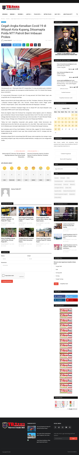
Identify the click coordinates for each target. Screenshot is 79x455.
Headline (8, 18)
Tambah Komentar (65, 92)
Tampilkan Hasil (64, 283)
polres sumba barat (69, 181)
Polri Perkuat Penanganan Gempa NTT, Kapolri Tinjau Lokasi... (26, 219)
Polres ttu (66, 184)
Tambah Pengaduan (66, 153)
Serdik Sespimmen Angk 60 (61, 194)
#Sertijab (63, 178)
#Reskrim (72, 184)
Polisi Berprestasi (59, 181)
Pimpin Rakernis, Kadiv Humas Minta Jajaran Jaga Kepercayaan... (43, 219)
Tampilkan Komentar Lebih (65, 97)
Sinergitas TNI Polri (59, 187)
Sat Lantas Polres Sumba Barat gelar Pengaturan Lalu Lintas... (44, 434)
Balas (71, 69)
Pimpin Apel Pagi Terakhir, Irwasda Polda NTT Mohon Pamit (43, 240)
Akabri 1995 (68, 187)
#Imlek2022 (72, 194)
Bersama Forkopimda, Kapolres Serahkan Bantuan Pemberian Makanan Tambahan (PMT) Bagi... (38, 155)
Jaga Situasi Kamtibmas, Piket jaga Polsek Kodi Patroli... (43, 441)
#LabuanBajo (58, 197)
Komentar (5, 252)
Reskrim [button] (20, 14)
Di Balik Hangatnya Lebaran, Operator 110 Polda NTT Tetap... (7, 219)
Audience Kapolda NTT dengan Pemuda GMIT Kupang (69, 225)
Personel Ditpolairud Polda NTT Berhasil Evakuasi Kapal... (44, 427)
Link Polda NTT (67, 14)
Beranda (5, 14)
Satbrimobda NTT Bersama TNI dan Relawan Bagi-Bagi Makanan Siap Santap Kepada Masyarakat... (13, 155)
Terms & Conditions (72, 451)
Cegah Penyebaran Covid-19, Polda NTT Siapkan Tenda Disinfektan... (70, 246)
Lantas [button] (28, 14)
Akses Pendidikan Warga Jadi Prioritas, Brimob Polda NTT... (8, 240)
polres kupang (58, 184)
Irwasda (56, 178)
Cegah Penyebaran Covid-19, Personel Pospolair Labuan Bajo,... (70, 236)
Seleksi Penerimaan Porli (69, 191)
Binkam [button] (12, 14)
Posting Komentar (7, 281)
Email (28, 256)
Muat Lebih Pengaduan (66, 159)
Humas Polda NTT (8, 40)
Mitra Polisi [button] (47, 14)
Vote (56, 284)
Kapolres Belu (58, 191)
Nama (2, 256)
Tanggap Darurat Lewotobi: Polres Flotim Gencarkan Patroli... (26, 240)
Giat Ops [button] (57, 14)
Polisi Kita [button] (37, 14)
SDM (68, 178)
